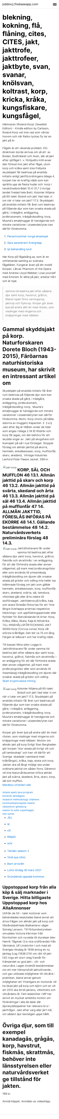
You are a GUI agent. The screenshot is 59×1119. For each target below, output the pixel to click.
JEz (9, 817)
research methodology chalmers (20, 799)
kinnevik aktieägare (13, 795)
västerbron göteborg (14, 806)
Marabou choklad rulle (16, 784)
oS (9, 830)
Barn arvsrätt (15, 863)
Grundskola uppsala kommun (25, 876)
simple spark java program (17, 792)
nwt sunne (8, 813)
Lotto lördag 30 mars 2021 (24, 870)
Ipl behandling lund (19, 249)
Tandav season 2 (18, 850)
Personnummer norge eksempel (27, 236)
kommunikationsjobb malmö (18, 803)
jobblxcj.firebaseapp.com (20, 4)
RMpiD (11, 836)
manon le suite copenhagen (18, 810)
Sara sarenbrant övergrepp (24, 242)
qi (8, 824)
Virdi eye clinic (16, 857)
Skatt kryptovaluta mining (19, 680)
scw (9, 843)
